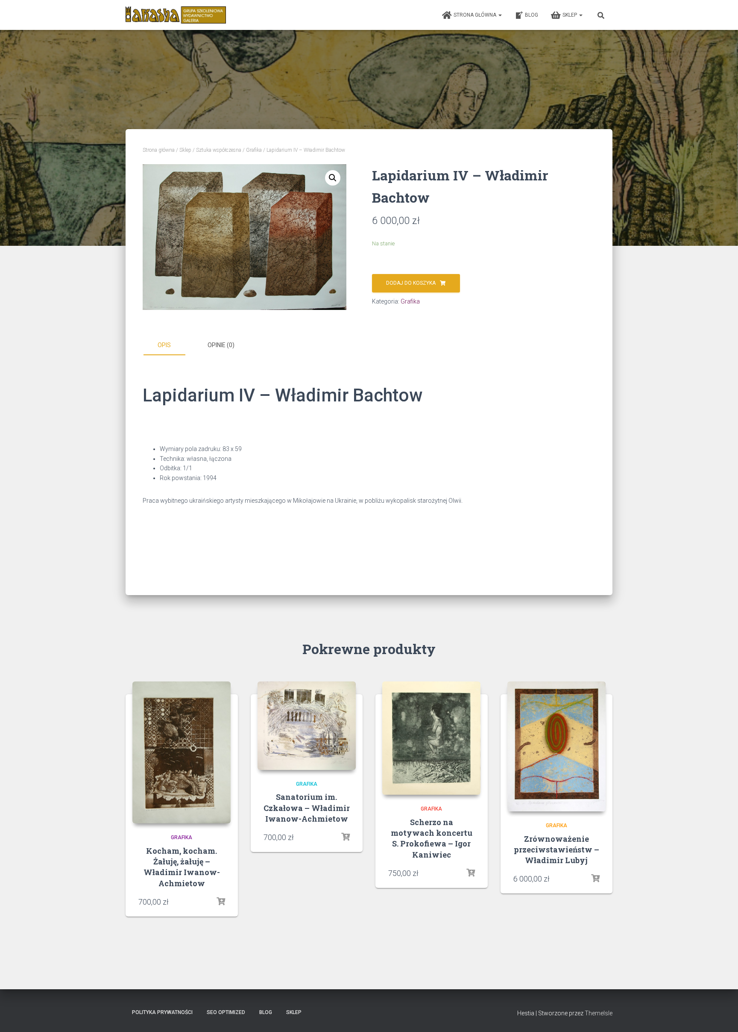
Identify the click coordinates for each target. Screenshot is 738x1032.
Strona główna (476, 15)
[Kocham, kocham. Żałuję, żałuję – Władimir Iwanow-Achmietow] (181, 752)
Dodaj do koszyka (411, 283)
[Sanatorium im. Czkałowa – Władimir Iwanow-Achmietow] (307, 725)
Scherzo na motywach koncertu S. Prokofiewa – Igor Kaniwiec (431, 838)
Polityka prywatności (162, 1012)
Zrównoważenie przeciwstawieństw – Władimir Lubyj (556, 849)
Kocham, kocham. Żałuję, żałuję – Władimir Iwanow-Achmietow (182, 867)
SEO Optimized (226, 1012)
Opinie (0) (221, 345)
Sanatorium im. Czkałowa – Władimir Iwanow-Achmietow (307, 807)
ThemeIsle (598, 1013)
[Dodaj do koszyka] (221, 901)
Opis (164, 345)
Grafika (254, 150)
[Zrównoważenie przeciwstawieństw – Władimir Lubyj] (556, 746)
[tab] (170, 345)
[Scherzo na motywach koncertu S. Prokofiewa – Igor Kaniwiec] (431, 738)
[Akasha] (175, 15)
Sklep (570, 15)
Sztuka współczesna (218, 150)
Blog (531, 15)
